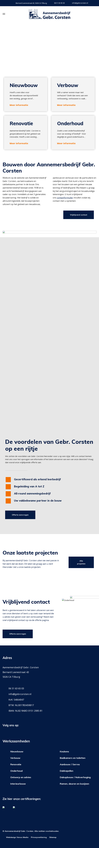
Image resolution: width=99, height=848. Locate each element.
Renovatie (15, 764)
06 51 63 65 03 (59, 3)
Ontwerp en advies (20, 777)
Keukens (64, 751)
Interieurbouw (18, 783)
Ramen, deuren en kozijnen (74, 783)
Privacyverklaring (39, 837)
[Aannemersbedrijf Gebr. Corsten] (49, 13)
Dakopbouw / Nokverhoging (75, 777)
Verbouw (15, 757)
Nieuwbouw (16, 751)
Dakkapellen (66, 770)
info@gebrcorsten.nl (80, 3)
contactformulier (65, 197)
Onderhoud (16, 770)
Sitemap (52, 837)
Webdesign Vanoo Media (17, 837)
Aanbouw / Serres (70, 764)
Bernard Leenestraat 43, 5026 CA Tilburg (31, 3)
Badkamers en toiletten (72, 757)
